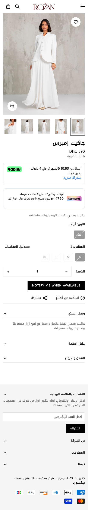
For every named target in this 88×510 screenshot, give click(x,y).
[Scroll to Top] (7, 487)
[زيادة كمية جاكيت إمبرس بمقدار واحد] (8, 271)
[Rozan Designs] (44, 6)
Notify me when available (56, 285)
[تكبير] (12, 106)
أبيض (79, 235)
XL (44, 257)
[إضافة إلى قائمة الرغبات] (76, 22)
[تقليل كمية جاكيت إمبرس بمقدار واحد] (66, 271)
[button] (8, 6)
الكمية (80, 271)
